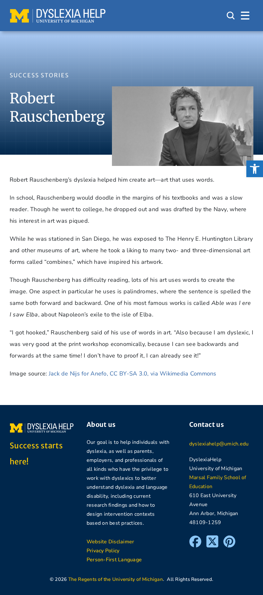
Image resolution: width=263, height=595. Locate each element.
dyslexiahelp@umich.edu (219, 443)
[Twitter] (212, 538)
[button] (254, 168)
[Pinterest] (229, 538)
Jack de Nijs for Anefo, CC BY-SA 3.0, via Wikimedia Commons (132, 373)
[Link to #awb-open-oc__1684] (245, 16)
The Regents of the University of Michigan (115, 579)
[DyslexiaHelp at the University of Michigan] (58, 11)
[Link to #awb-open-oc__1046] (230, 16)
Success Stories (39, 75)
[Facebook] (195, 538)
